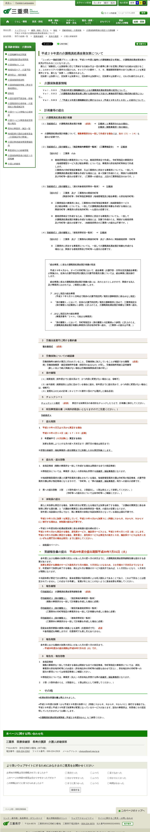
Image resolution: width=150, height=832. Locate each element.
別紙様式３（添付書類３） (55, 618)
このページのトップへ (133, 810)
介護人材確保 (14, 164)
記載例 (124, 147)
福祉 (55, 30)
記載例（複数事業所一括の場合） (113, 127)
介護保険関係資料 (16, 80)
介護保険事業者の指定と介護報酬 (100, 30)
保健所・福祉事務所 (105, 471)
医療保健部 (38, 36)
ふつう (96, 773)
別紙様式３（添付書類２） (55, 608)
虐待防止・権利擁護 (17, 75)
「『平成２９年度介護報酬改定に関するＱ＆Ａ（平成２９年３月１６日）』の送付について (101, 100)
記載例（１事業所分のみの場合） (113, 123)
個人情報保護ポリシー (56, 818)
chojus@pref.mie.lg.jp (89, 751)
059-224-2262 (23, 751)
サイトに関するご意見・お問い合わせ (115, 818)
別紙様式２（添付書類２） (59, 186)
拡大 (113, 3)
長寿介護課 (53, 36)
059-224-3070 (88, 823)
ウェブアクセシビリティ (82, 818)
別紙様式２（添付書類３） (59, 232)
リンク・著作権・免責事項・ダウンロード (22, 818)
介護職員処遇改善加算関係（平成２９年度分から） (63, 717)
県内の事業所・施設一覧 (19, 128)
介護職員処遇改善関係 (18, 59)
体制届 (46, 545)
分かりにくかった (118, 778)
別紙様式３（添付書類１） (55, 598)
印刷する (141, 44)
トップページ (20, 30)
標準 (132, 3)
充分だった (72, 773)
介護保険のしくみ (16, 65)
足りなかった (116, 773)
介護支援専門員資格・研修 (20, 98)
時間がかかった (117, 783)
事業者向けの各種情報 (18, 150)
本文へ (8, 3)
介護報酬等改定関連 (17, 54)
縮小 (106, 3)
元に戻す (97, 3)
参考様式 (49, 631)
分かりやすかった (75, 778)
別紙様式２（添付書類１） (59, 147)
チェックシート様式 (50, 403)
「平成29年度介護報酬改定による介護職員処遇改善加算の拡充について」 (93, 90)
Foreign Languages (25, 3)
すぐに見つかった (75, 783)
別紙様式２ (52, 123)
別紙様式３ (48, 591)
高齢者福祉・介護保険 (71, 30)
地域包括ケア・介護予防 (19, 70)
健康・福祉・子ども (39, 30)
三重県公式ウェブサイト (21, 11)
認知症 (11, 93)
